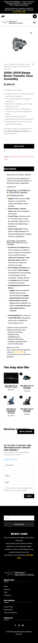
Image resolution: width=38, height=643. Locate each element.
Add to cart (19, 146)
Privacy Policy (8, 607)
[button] (31, 33)
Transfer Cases (24, 64)
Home (6, 64)
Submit (29, 496)
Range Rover (14, 64)
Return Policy (8, 609)
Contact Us (7, 595)
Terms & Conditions (10, 612)
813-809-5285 (19, 352)
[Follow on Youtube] (22, 625)
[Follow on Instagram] (19, 625)
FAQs (5, 592)
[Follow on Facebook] (15, 625)
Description (10, 168)
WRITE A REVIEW (25, 431)
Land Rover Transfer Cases (19, 157)
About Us (7, 589)
